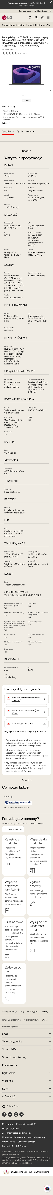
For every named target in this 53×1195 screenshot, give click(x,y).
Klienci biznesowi (43, 11)
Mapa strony (8, 1124)
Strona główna (8, 25)
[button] (30, 17)
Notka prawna (8, 1141)
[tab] (8, 131)
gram (30, 25)
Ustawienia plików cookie (13, 1137)
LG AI (5, 1088)
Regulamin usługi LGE (26, 1124)
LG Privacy (26, 771)
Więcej (5, 123)
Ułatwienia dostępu (26, 1141)
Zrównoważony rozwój (26, 11)
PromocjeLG (8, 1146)
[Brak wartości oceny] (10, 53)
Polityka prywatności (11, 1128)
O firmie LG (8, 1096)
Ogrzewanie (8, 1072)
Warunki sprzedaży (36, 1137)
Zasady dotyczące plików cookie (16, 1133)
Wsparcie (7, 1080)
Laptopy (21, 25)
